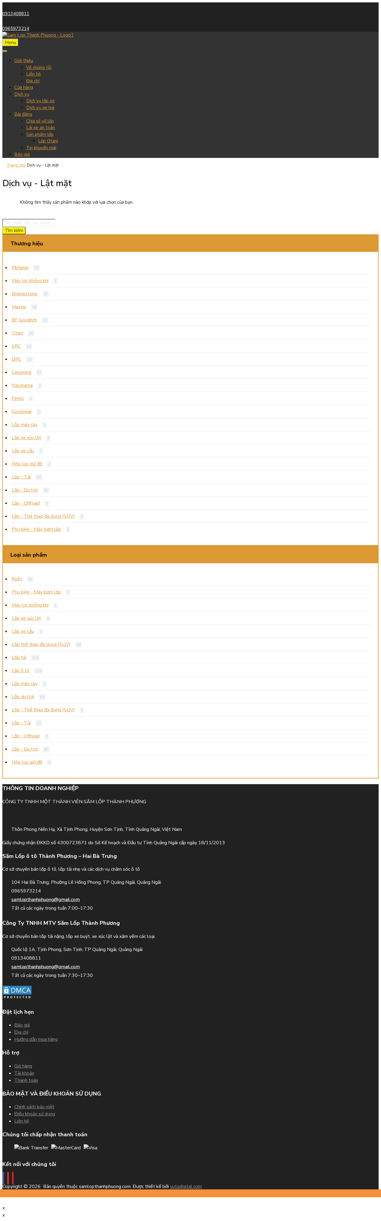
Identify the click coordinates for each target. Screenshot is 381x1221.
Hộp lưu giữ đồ (27, 464)
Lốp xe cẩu (23, 451)
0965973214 (15, 29)
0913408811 (15, 14)
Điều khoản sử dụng (34, 1114)
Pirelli (18, 398)
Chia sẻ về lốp (40, 121)
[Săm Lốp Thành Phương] (38, 35)
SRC (16, 346)
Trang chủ (16, 165)
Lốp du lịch (23, 696)
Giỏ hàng (23, 1066)
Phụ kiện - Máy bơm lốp (36, 529)
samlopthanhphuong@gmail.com (45, 899)
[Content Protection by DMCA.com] (17, 998)
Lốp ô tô (20, 670)
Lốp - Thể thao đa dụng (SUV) (43, 516)
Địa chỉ (32, 81)
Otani (17, 333)
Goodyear (22, 411)
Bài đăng (23, 114)
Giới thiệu (23, 61)
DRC (16, 359)
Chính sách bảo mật (34, 1107)
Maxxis (19, 307)
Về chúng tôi (38, 67)
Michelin (20, 267)
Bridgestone (25, 294)
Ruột (17, 579)
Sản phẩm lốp (40, 134)
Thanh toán (26, 1080)
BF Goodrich (24, 320)
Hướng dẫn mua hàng (36, 1039)
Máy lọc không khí (30, 280)
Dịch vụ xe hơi (40, 108)
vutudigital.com (186, 1186)
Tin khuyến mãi (41, 148)
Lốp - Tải (21, 477)
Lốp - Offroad (26, 503)
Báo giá (22, 154)
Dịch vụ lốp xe (40, 101)
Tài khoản (24, 1073)
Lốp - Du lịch (25, 490)
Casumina (21, 372)
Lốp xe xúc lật (26, 437)
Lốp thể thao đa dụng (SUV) (41, 644)
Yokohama (22, 385)
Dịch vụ (21, 94)
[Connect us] (3, 1178)
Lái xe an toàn (40, 128)
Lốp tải (19, 657)
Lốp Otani (48, 141)
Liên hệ (33, 74)
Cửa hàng (23, 87)
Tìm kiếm (14, 230)
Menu (10, 42)
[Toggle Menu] (4, 51)
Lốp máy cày (25, 424)
